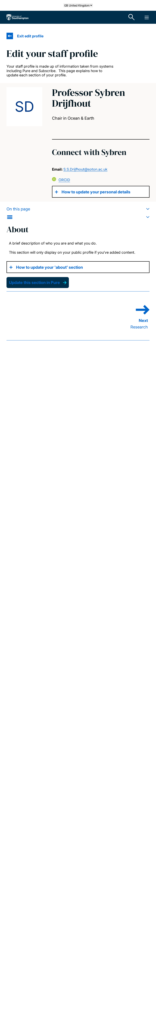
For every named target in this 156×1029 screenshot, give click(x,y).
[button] (78, 213)
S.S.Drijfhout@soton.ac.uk (85, 169)
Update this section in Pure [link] (34, 282)
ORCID (64, 180)
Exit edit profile (30, 36)
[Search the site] (131, 17)
